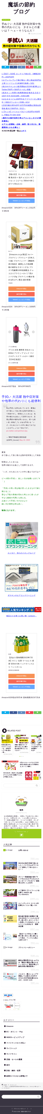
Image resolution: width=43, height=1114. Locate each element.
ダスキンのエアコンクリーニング (22, 595)
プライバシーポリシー (20, 1108)
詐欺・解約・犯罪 (13, 1070)
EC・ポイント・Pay (14, 1032)
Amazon (9, 1026)
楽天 (8, 1065)
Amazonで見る (21, 190)
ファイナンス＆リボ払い (16, 1043)
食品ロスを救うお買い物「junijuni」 (21, 616)
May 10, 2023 (25, 440)
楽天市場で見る (21, 195)
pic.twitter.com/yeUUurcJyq (16, 431)
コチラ (23, 131)
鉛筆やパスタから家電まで (17, 1076)
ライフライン (11, 1054)
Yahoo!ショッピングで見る (21, 201)
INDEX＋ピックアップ (15, 1037)
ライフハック (6, 19)
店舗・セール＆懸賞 (14, 1059)
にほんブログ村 (9, 1000)
